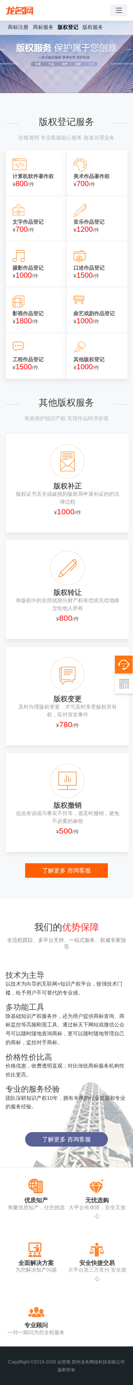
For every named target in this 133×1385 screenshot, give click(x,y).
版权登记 (68, 27)
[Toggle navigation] (118, 10)
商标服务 (43, 27)
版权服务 (92, 27)
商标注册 (18, 27)
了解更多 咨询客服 (66, 870)
